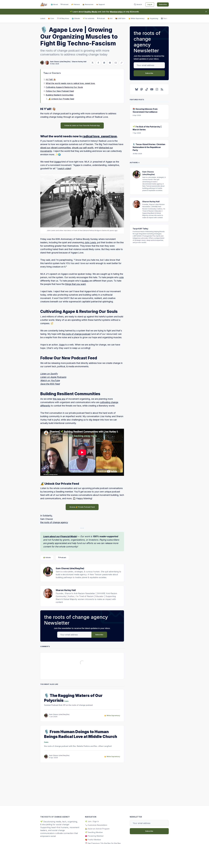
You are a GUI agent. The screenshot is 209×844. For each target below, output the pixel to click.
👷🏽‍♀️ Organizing (152, 18)
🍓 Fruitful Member (93, 840)
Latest (42, 18)
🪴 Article (47, 557)
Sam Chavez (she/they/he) (60, 61)
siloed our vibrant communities (55, 147)
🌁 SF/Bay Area (63, 18)
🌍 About (54, 4)
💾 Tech (164, 18)
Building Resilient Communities (59, 95)
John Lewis (90, 242)
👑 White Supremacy (137, 18)
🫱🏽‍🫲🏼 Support (100, 4)
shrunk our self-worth (82, 147)
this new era (59, 399)
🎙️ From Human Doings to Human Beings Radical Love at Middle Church (80, 734)
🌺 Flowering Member (94, 836)
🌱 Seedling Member (94, 832)
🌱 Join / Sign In (92, 821)
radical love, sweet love (99, 136)
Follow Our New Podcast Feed (60, 91)
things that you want (75, 284)
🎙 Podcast (64, 4)
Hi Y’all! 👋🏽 (51, 79)
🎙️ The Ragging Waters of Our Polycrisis (73, 698)
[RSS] (162, 89)
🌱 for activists (88, 18)
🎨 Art (110, 18)
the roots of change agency (54, 522)
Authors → (135, 162)
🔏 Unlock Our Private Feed (61, 99)
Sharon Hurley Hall (79, 61)
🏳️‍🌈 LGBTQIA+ (120, 18)
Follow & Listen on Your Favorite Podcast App (82, 125)
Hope (62, 344)
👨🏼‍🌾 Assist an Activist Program (97, 829)
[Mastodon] (141, 89)
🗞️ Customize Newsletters (96, 825)
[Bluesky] (136, 89)
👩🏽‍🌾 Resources (88, 4)
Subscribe (163, 4)
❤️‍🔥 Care (51, 18)
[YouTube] (151, 89)
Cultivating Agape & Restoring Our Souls (64, 87)
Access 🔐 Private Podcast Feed (82, 507)
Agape (57, 161)
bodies (85, 280)
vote (121, 277)
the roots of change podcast (76, 334)
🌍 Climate (76, 18)
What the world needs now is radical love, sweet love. (70, 83)
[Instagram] (156, 89)
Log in (149, 4)
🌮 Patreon (75, 4)
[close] (206, 12)
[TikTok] (146, 89)
